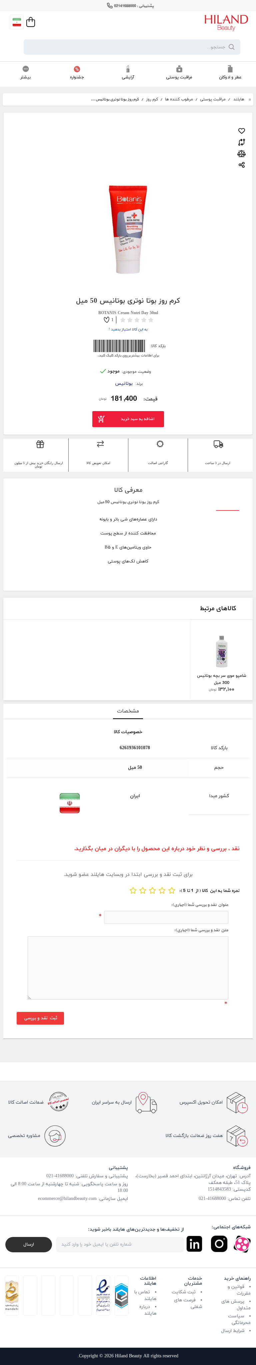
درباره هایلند (147, 1310)
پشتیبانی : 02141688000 (134, 6)
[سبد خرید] (30, 22)
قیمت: (150, 399)
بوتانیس (124, 383)
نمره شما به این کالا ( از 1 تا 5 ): (209, 890)
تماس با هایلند (145, 1295)
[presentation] (128, 711)
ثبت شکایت (184, 1292)
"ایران (44, 803)
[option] (221, 659)
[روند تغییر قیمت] (241, 154)
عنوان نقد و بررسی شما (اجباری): (199, 905)
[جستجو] (230, 47)
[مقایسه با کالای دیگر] (241, 141)
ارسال (28, 1244)
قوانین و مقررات (239, 1290)
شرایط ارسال (232, 1331)
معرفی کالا (128, 490)
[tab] (128, 711)
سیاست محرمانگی (239, 1319)
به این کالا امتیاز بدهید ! (128, 329)
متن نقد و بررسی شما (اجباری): (201, 930)
